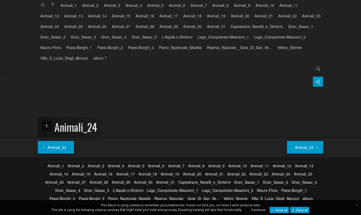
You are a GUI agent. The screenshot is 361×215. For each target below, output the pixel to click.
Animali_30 (192, 26)
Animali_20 (240, 15)
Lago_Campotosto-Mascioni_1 (223, 37)
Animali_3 (112, 5)
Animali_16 (145, 15)
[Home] (43, 5)
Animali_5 (155, 5)
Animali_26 (97, 26)
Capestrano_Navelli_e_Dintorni (257, 26)
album (98, 58)
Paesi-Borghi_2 (110, 47)
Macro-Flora (50, 47)
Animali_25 (73, 26)
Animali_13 (73, 15)
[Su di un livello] (47, 126)
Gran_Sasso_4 (113, 37)
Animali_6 (177, 5)
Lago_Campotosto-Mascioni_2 (280, 37)
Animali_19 (216, 15)
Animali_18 (192, 15)
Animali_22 (287, 15)
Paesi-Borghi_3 (141, 47)
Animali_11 (288, 5)
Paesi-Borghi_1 (79, 47)
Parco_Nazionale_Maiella (180, 47)
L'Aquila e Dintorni (177, 37)
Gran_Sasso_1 (300, 26)
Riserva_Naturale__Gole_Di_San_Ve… (239, 47)
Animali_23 (311, 15)
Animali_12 (49, 15)
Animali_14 (97, 15)
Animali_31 (216, 26)
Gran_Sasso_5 (144, 37)
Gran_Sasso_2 (53, 37)
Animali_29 (168, 26)
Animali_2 (90, 5)
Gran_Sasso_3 (83, 37)
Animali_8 (220, 5)
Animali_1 (69, 5)
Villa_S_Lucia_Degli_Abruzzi (64, 58)
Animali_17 (168, 15)
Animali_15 (121, 15)
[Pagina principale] (53, 5)
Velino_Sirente (290, 47)
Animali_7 (199, 5)
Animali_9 (242, 5)
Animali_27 (121, 26)
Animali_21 (263, 15)
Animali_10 (265, 5)
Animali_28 (145, 26)
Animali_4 (134, 5)
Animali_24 (49, 26)
